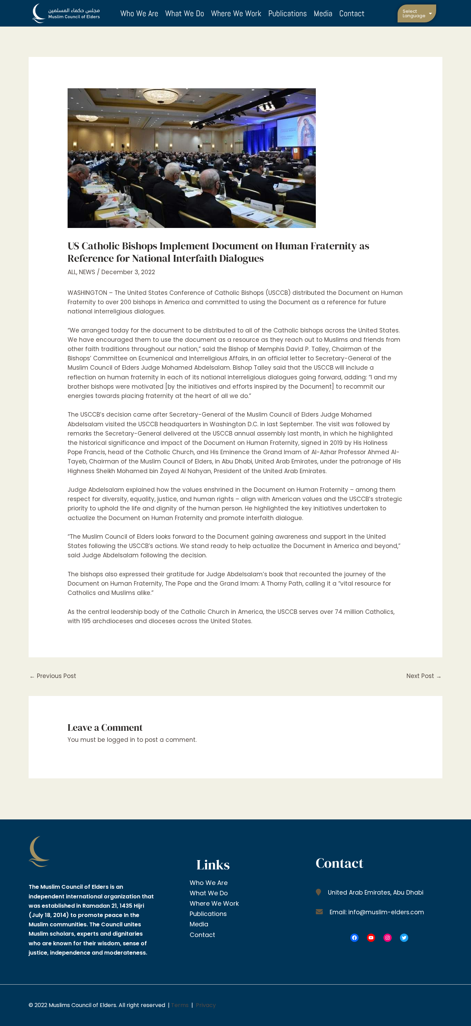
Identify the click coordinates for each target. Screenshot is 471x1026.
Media (323, 13)
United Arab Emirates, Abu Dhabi (374, 892)
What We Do (184, 13)
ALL (72, 272)
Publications (287, 13)
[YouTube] (371, 938)
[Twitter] (404, 938)
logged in (121, 740)
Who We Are (139, 13)
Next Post (424, 676)
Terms (180, 1005)
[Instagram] (387, 938)
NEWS (87, 272)
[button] (417, 13)
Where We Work (236, 13)
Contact (351, 13)
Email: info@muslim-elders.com (376, 912)
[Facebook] (354, 938)
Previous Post (52, 676)
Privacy (206, 1005)
